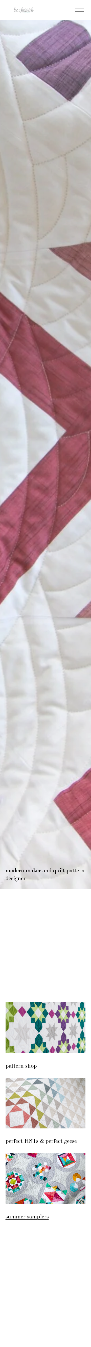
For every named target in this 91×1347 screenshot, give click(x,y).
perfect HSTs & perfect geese (41, 1140)
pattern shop (21, 1065)
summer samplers (27, 1216)
